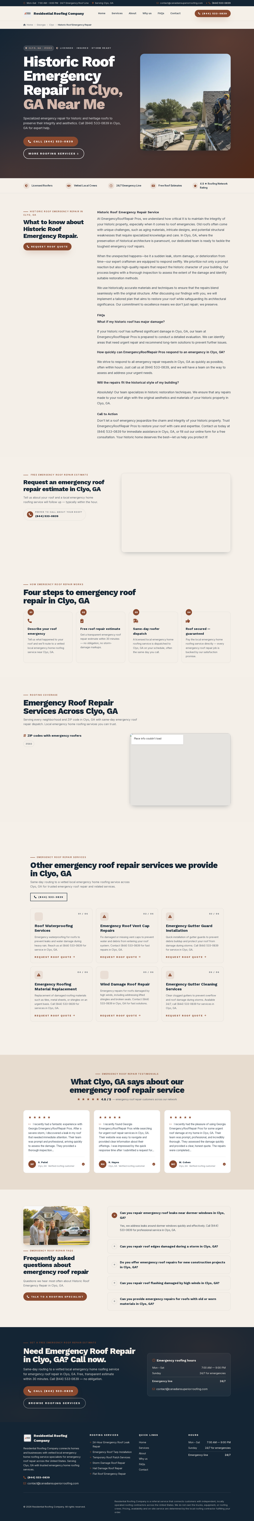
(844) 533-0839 (221, 3)
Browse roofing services (55, 1403)
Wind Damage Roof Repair (125, 984)
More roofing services (52, 153)
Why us (147, 13)
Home (101, 13)
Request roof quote (49, 246)
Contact (175, 13)
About (132, 13)
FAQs (161, 13)
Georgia (41, 24)
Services (117, 13)
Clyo (51, 24)
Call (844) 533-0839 (53, 141)
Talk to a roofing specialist (57, 1296)
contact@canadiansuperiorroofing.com (181, 3)
